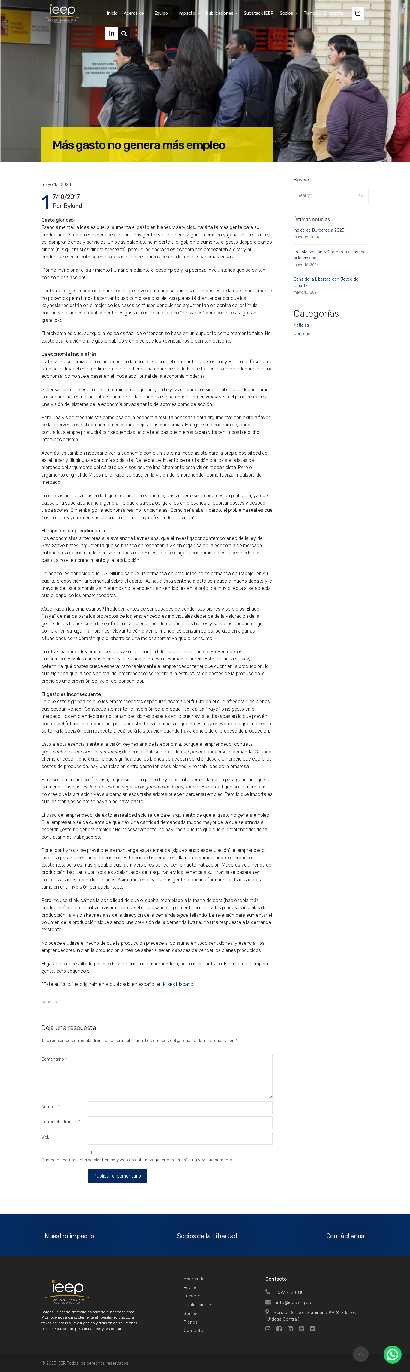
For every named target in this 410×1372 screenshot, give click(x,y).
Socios (190, 1313)
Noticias (49, 1002)
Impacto (192, 1296)
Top (361, 1354)
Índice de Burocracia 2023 (319, 230)
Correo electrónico (60, 1121)
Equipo (191, 1287)
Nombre (50, 1106)
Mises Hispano (178, 984)
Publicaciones (198, 1304)
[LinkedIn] (111, 33)
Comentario (54, 1059)
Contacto (193, 1330)
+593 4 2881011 (291, 1292)
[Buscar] (124, 33)
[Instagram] (358, 13)
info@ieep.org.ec (293, 1302)
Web (45, 1137)
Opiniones (303, 333)
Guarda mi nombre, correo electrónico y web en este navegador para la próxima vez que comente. (137, 1160)
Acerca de (194, 1279)
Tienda (191, 1322)
